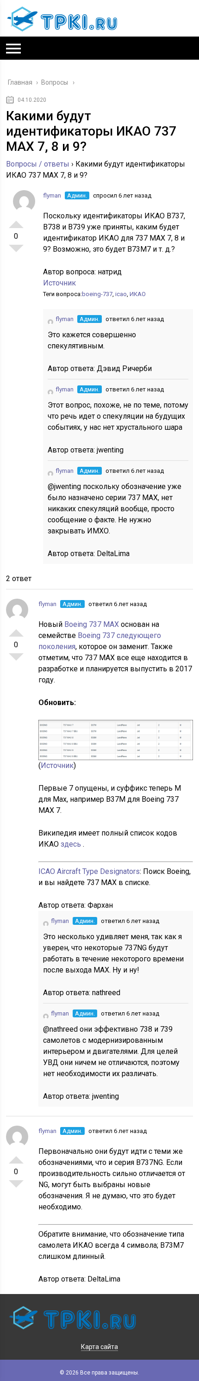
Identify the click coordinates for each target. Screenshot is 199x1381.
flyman (52, 195)
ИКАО (138, 294)
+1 (16, 220)
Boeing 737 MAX (92, 624)
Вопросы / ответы (37, 164)
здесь (72, 844)
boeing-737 (97, 294)
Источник (59, 283)
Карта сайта (99, 1346)
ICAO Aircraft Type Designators (89, 871)
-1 (16, 252)
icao (121, 294)
